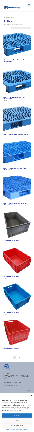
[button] (31, 395)
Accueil (5, 17)
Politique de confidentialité (22, 429)
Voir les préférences (17, 425)
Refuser (17, 420)
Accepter (17, 415)
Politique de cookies (10, 429)
